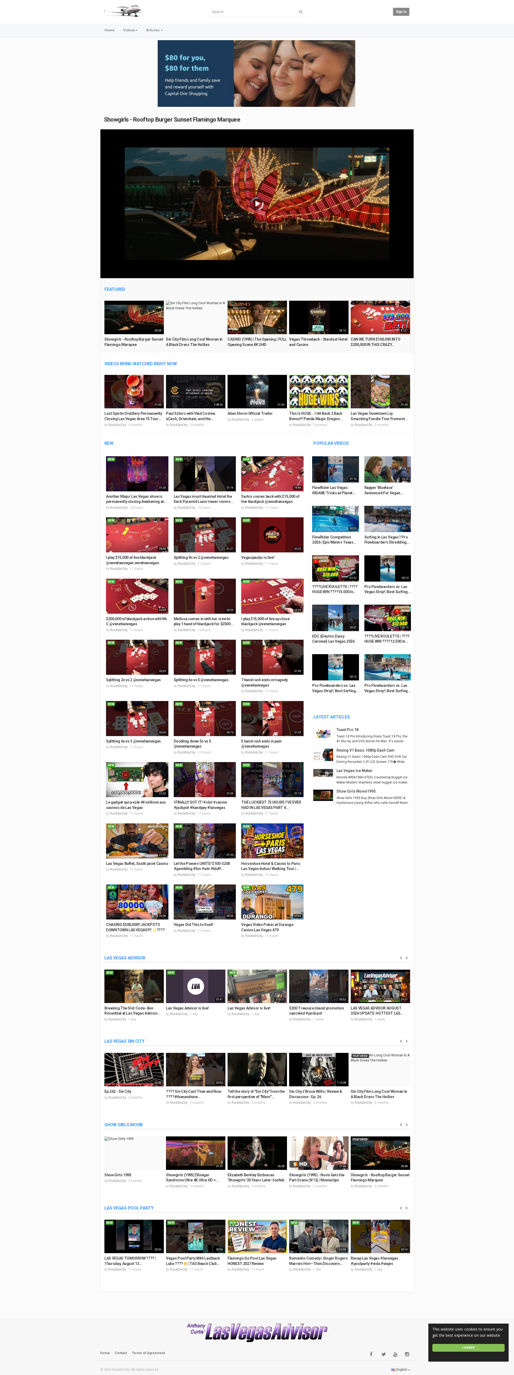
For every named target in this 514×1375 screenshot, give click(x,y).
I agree (468, 1347)
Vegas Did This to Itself (193, 924)
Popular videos (331, 443)
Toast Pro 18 (347, 730)
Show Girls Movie (123, 1124)
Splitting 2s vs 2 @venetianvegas (133, 680)
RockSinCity (117, 425)
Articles (153, 30)
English (401, 1370)
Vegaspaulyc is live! (257, 557)
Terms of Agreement (148, 1353)
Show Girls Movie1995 (356, 791)
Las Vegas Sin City (124, 1041)
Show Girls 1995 (117, 1175)
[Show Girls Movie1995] (324, 795)
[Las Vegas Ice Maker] (324, 773)
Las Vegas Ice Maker (355, 771)
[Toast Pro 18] (324, 733)
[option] (134, 326)
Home (109, 30)
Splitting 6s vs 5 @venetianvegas (201, 680)
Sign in (401, 12)
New (108, 443)
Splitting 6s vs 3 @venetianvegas (133, 741)
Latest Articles (331, 716)
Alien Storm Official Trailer (250, 413)
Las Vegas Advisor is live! (187, 1008)
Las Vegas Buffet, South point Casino (137, 863)
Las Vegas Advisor (124, 957)
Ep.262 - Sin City (117, 1091)
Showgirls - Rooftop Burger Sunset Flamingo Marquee (172, 119)
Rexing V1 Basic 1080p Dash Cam (366, 750)
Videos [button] (129, 30)
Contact (121, 1353)
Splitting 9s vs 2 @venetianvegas (201, 557)
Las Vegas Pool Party (129, 1208)
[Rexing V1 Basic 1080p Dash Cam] (324, 755)
